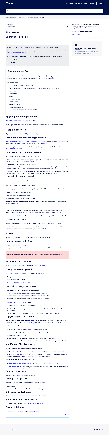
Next (67, 415)
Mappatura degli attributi (22, 368)
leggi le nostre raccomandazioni (48, 363)
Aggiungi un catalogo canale (13, 120)
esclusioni (24, 245)
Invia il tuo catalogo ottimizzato (16, 302)
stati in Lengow (28, 396)
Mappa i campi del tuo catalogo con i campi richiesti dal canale (23, 141)
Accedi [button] (100, 3)
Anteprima (41, 265)
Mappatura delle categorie (33, 134)
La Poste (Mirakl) (41, 17)
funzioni (23, 143)
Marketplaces (31, 17)
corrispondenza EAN (25, 75)
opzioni (13, 273)
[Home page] (10, 3)
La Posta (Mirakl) (77, 34)
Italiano (91, 3)
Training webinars (68, 3)
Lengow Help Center (11, 17)
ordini (17, 375)
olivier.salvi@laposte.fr (34, 411)
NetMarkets (22, 17)
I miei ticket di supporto (81, 3)
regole (44, 143)
